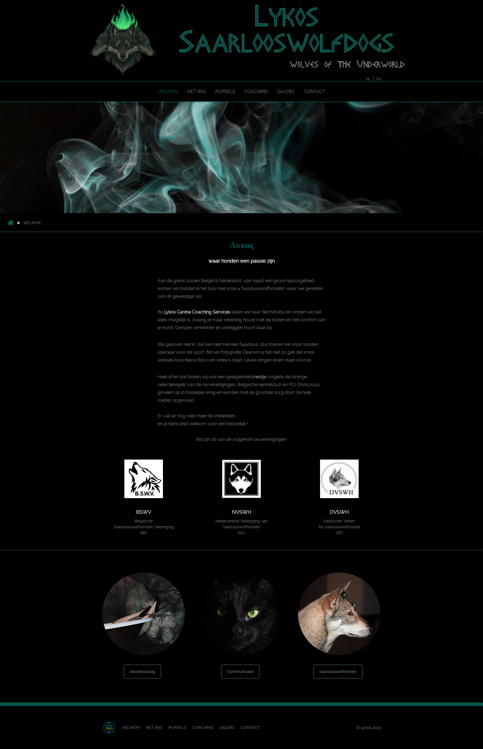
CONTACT (314, 91)
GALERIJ (286, 91)
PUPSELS (225, 91)
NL (368, 79)
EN (379, 79)
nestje (260, 376)
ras (198, 296)
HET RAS (196, 91)
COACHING (256, 91)
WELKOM (168, 91)
